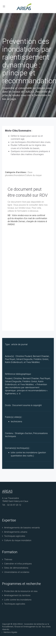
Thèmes (8, 559)
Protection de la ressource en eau (20, 591)
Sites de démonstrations (16, 568)
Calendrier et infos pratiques (18, 563)
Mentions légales (10, 632)
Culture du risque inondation (17, 540)
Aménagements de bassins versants (22, 527)
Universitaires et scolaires (16, 572)
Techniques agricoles (14, 536)
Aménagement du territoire (17, 595)
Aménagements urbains (15, 532)
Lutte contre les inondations (17, 599)
